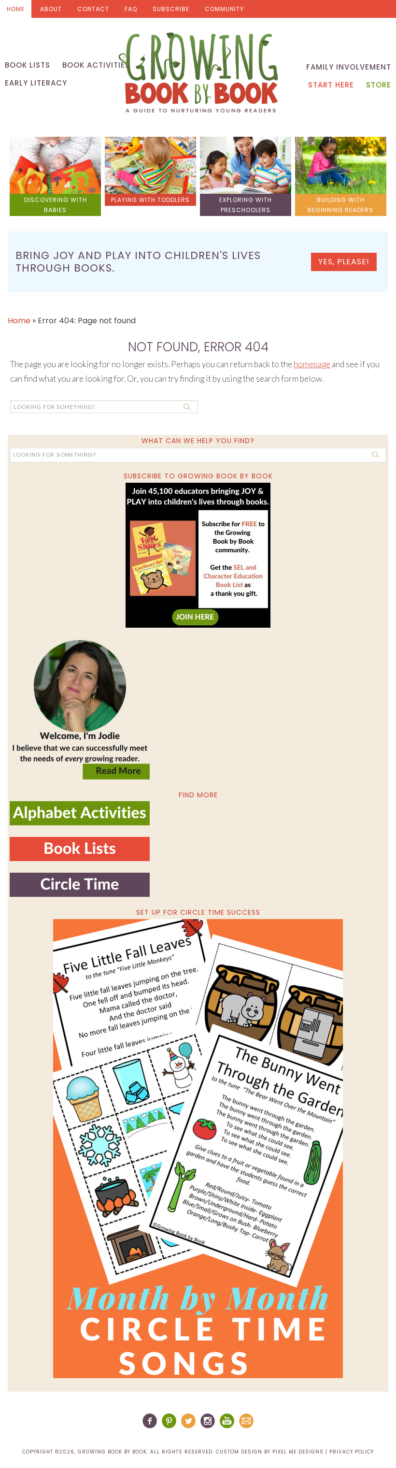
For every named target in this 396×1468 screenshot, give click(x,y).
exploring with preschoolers (245, 205)
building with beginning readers (340, 205)
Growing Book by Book (198, 72)
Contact (93, 9)
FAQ (131, 9)
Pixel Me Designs (298, 1451)
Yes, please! (343, 261)
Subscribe (171, 9)
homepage (312, 364)
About (51, 9)
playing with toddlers (150, 200)
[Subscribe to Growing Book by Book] (198, 555)
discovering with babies (55, 205)
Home (16, 9)
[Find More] (80, 821)
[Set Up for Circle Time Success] (198, 1148)
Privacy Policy (351, 1451)
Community (224, 9)
